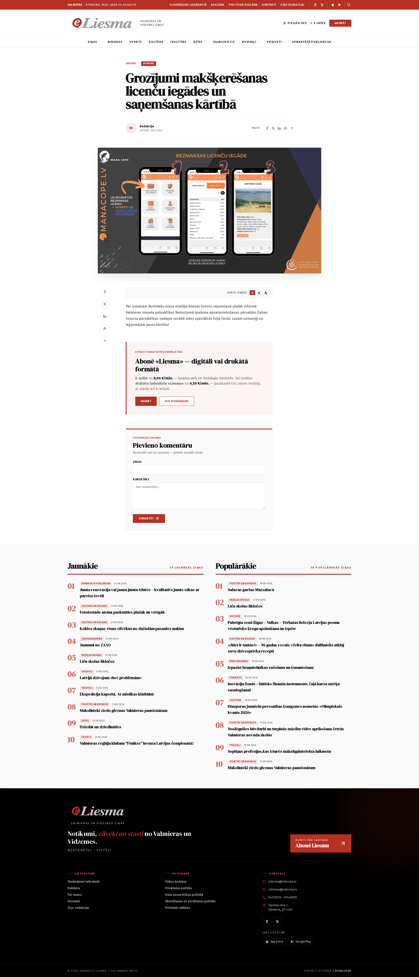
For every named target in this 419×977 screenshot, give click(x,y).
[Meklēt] (347, 4)
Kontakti (269, 4)
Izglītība (178, 41)
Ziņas (92, 41)
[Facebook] (315, 4)
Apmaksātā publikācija (311, 41)
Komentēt (146, 518)
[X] (322, 4)
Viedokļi (249, 41)
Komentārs (141, 479)
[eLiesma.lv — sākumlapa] (102, 23)
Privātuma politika (178, 888)
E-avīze (320, 23)
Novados (115, 41)
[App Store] (332, 4)
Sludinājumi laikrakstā (188, 4)
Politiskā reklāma (243, 4)
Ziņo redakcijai (292, 4)
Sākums (131, 63)
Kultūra (156, 41)
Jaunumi (149, 63)
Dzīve (198, 41)
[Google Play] (339, 4)
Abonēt (340, 23)
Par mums (75, 895)
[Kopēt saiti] (291, 128)
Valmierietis (224, 41)
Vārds (137, 461)
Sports (135, 41)
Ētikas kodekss (175, 882)
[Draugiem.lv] (285, 128)
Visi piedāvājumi (177, 401)
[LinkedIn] (279, 128)
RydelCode (343, 970)
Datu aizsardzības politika (184, 895)
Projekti (274, 41)
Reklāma (217, 4)
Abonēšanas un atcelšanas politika (190, 901)
